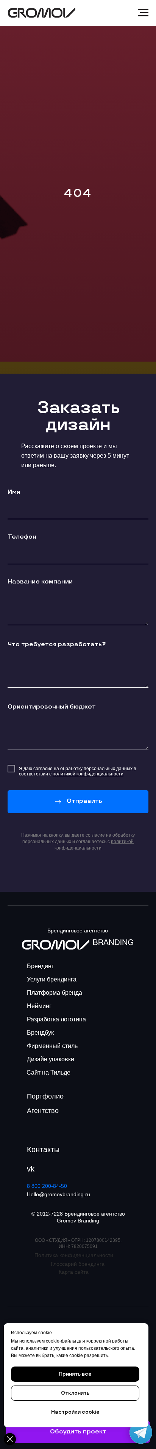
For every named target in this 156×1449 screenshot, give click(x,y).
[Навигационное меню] (143, 13)
